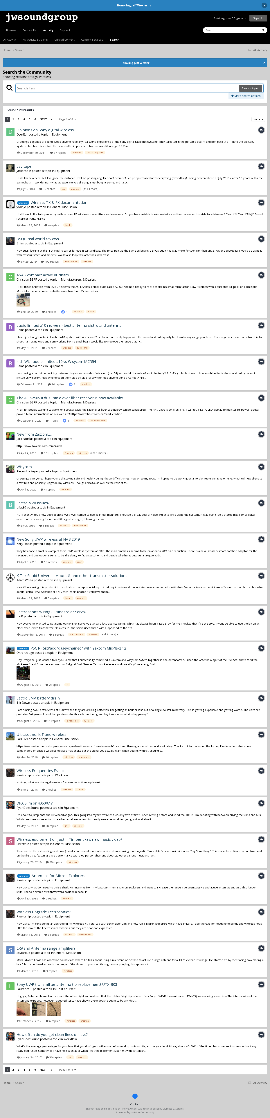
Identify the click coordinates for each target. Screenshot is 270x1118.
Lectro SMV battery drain (38, 698)
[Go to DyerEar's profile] (10, 132)
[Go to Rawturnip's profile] (10, 773)
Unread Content (64, 39)
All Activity (9, 39)
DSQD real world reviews (38, 238)
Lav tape (24, 166)
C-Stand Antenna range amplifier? (46, 948)
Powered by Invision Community (135, 1112)
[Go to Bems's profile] (10, 327)
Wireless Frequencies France (41, 770)
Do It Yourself (65, 989)
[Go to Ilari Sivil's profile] (10, 736)
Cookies (135, 1104)
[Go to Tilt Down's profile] (10, 700)
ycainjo (21, 207)
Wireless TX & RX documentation (59, 202)
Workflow (61, 775)
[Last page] (51, 119)
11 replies (53, 721)
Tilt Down (23, 703)
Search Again (250, 88)
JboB (20, 616)
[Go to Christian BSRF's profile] (10, 277)
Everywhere (248, 30)
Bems (20, 330)
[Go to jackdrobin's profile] (10, 168)
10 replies (57, 384)
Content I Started (92, 39)
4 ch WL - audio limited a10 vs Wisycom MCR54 (56, 361)
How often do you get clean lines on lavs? (52, 1034)
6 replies (48, 525)
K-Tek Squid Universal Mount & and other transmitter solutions (72, 575)
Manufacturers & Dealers (78, 279)
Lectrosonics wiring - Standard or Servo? (51, 611)
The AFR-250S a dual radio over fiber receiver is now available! (70, 397)
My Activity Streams (35, 39)
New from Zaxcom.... (34, 434)
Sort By (257, 119)
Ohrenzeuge (25, 653)
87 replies (59, 152)
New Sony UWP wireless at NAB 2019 (48, 539)
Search (114, 39)
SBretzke (23, 844)
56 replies (48, 189)
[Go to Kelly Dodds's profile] (10, 541)
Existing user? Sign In (229, 18)
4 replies (53, 225)
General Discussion (63, 207)
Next (43, 119)
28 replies (51, 826)
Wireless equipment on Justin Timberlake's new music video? (69, 839)
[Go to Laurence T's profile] (10, 986)
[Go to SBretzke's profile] (10, 841)
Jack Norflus (25, 439)
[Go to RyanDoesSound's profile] (10, 805)
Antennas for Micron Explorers (58, 875)
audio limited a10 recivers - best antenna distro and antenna (69, 325)
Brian (20, 243)
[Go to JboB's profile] (10, 614)
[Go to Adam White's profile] (10, 578)
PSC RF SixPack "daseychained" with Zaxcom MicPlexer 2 (78, 648)
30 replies (55, 1057)
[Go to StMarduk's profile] (10, 950)
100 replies (51, 261)
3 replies (51, 311)
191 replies (50, 453)
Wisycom (24, 466)
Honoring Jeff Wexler (132, 5)
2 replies (54, 684)
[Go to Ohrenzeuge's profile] (10, 650)
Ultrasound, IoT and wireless (41, 734)
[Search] (263, 30)
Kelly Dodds (25, 544)
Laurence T (24, 989)
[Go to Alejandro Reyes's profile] (10, 469)
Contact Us (30, 30)
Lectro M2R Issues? (33, 502)
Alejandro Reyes (28, 471)
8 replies (58, 634)
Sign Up (258, 18)
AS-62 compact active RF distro (43, 275)
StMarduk (23, 953)
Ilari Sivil (22, 739)
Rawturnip (24, 775)
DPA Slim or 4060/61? (35, 803)
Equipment (59, 134)
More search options (247, 96)
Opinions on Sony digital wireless (45, 129)
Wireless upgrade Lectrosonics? (44, 911)
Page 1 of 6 (66, 119)
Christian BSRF (27, 279)
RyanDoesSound (28, 808)
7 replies (51, 348)
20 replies (55, 862)
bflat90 (21, 507)
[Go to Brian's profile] (10, 241)
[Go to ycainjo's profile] (10, 204)
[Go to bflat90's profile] (10, 505)
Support (65, 30)
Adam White (25, 580)
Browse (11, 30)
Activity (48, 30)
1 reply (53, 420)
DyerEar (22, 134)
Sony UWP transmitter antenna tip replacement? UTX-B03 (67, 984)
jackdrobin (24, 171)
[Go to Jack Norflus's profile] (10, 436)
